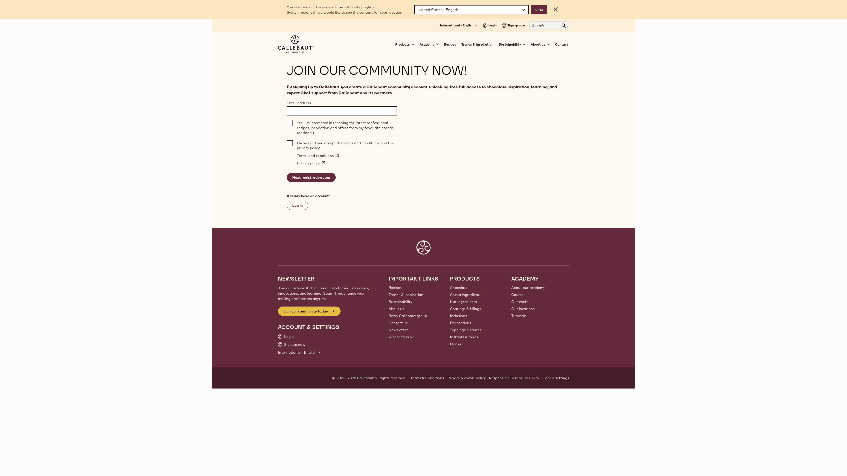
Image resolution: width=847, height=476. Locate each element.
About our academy (528, 287)
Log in (297, 205)
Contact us (398, 323)
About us (396, 309)
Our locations (523, 309)
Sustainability (400, 301)
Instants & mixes (464, 337)
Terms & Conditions (427, 378)
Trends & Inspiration (477, 44)
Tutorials (519, 316)
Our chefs (519, 301)
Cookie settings (556, 378)
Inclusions (458, 316)
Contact (561, 44)
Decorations (460, 323)
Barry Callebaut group (408, 316)
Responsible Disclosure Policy (514, 378)
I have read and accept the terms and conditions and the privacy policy (345, 145)
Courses (518, 294)
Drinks (455, 344)
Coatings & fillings (465, 309)
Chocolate (459, 287)
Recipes (450, 44)
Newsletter (398, 330)
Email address (299, 103)
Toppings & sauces (466, 330)
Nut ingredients (463, 301)
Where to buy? (401, 337)
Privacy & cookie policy (466, 378)
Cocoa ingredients (465, 294)
